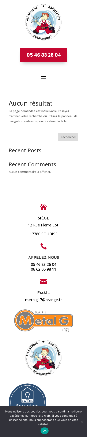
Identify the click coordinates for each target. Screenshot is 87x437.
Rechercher (68, 137)
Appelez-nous (43, 258)
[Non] (82, 421)
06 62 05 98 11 (43, 269)
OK (45, 430)
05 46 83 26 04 (44, 55)
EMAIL (43, 293)
